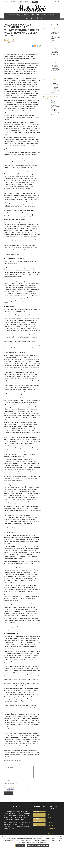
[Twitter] (58, 1)
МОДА (49, 814)
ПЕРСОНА (50, 833)
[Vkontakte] (55, 1)
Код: (5, 786)
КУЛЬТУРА (51, 820)
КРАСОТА (50, 817)
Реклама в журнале (38, 816)
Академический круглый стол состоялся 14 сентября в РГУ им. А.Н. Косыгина (55, 36)
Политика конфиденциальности (38, 845)
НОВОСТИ (50, 831)
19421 (53, 44)
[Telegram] (37, 46)
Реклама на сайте (38, 813)
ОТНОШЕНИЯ (51, 828)
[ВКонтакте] (33, 46)
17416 (53, 114)
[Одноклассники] (35, 46)
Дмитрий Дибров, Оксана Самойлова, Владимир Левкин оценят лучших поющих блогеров (55, 105)
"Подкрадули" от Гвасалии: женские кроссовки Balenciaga (55, 86)
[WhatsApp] (40, 46)
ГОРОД (50, 822)
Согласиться (20, 845)
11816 (53, 76)
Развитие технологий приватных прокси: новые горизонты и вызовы (55, 69)
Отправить (8, 793)
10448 (53, 58)
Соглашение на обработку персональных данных (39, 820)
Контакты (36, 811)
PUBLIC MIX (51, 825)
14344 (53, 92)
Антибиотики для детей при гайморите (55, 53)
